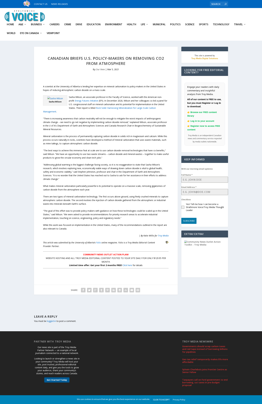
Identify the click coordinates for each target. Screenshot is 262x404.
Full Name (187, 175)
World (11, 33)
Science (189, 24)
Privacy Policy (179, 399)
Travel (238, 24)
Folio (98, 242)
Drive (79, 24)
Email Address (188, 187)
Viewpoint (53, 33)
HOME (10, 24)
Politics (175, 24)
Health (131, 24)
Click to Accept (161, 399)
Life (143, 24)
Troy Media (163, 235)
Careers (55, 24)
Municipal (159, 24)
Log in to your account (202, 120)
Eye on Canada (29, 33)
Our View (100, 69)
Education (94, 24)
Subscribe (189, 220)
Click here (127, 265)
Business (36, 24)
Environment (113, 24)
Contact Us (40, 4)
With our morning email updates (197, 169)
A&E (20, 24)
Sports (203, 24)
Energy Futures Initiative (86, 100)
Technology (221, 24)
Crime (67, 24)
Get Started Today (57, 379)
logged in (51, 321)
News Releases (59, 4)
